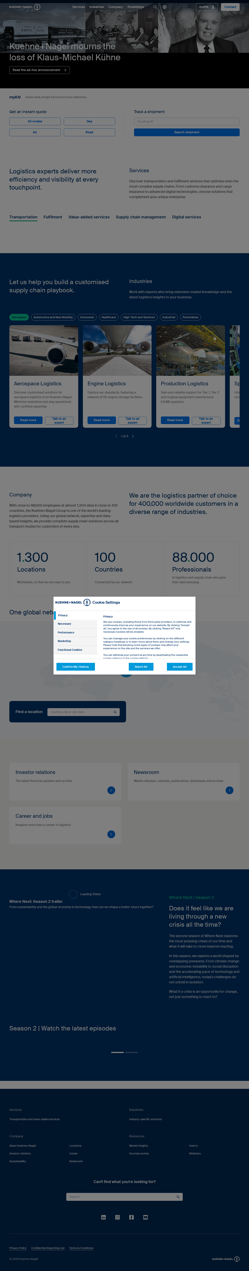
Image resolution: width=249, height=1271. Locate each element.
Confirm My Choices (75, 666)
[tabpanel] (147, 646)
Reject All (141, 666)
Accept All (180, 666)
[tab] (75, 615)
